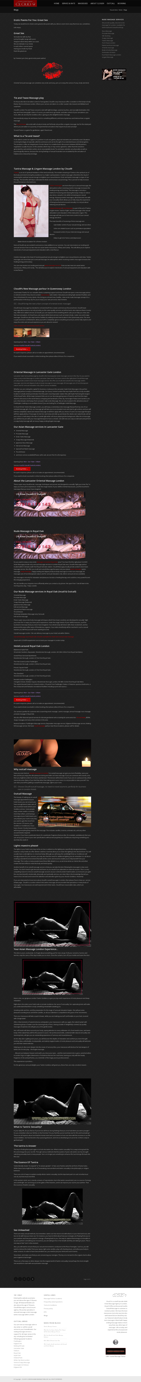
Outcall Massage (23, 793)
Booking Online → (22, 349)
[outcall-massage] (52, 753)
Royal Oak (17, 1353)
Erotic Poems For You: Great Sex (31, 20)
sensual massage (82, 186)
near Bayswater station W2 (58, 394)
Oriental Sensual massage (23, 83)
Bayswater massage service (55, 723)
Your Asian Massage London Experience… (36, 949)
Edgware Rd (18, 1344)
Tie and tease (31, 135)
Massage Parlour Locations (53, 1298)
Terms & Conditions (50, 1305)
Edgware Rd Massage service (75, 723)
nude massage (75, 297)
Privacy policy (48, 1309)
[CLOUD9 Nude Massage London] (25, 3)
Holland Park (18, 1358)
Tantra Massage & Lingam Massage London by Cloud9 (43, 168)
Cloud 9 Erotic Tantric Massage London (28, 407)
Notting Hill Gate (19, 1346)
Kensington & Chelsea (21, 1365)
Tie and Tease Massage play (29, 97)
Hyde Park (72, 391)
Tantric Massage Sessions (50, 1326)
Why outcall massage (25, 769)
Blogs (16, 10)
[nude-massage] (52, 924)
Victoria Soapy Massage (22, 1362)
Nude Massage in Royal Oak (29, 531)
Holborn (16, 1351)
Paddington (17, 1341)
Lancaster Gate (19, 1348)
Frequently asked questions (53, 1302)
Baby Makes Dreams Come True (52, 1340)
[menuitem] (57, 3)
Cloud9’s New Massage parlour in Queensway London (42, 288)
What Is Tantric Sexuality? (28, 1126)
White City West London (22, 1360)
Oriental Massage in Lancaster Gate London (37, 372)
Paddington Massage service (36, 723)
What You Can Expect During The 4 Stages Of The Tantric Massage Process (55, 1331)
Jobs (45, 1312)
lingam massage (54, 421)
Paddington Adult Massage (67, 403)
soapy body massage (22, 421)
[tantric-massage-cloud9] (52, 1101)
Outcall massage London (22, 633)
